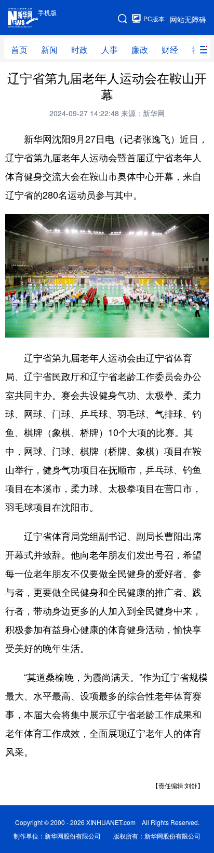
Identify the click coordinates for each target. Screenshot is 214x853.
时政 (79, 49)
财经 (170, 49)
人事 (109, 49)
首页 (19, 49)
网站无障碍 (188, 19)
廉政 (139, 49)
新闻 (49, 49)
